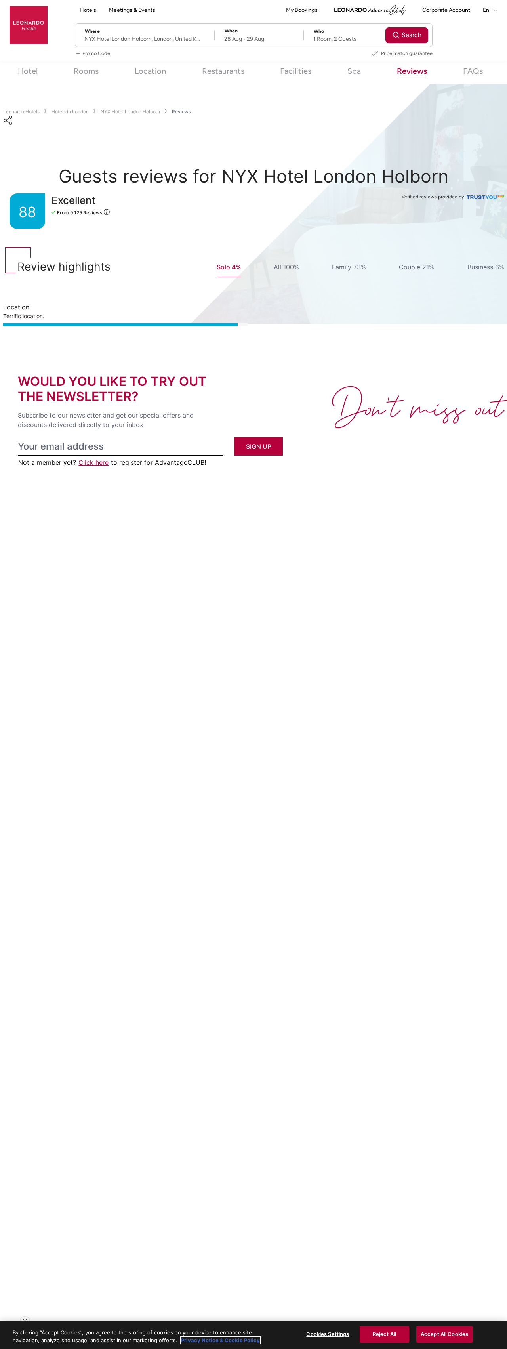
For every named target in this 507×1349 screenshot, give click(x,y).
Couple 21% (416, 267)
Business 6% (485, 267)
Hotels (88, 10)
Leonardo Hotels (21, 111)
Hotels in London (70, 111)
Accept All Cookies (444, 1334)
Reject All (384, 1334)
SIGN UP (258, 446)
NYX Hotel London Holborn (130, 111)
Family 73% (349, 267)
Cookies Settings (327, 1334)
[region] (253, 1335)
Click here (93, 462)
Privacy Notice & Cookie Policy (220, 1340)
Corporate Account (446, 10)
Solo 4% (229, 267)
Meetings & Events (132, 10)
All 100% (286, 267)
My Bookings (302, 10)
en (486, 10)
